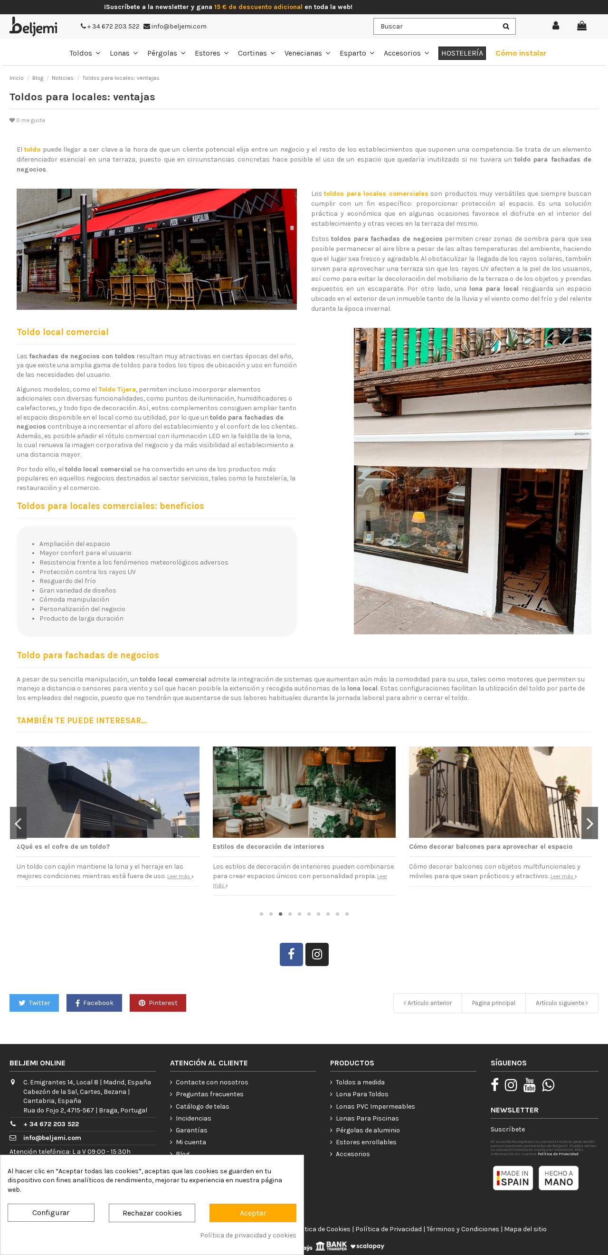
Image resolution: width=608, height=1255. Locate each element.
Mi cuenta (191, 1142)
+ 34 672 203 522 (113, 26)
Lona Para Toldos (362, 1094)
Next (589, 823)
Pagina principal (493, 1002)
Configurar (50, 1212)
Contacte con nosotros (212, 1082)
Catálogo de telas (202, 1106)
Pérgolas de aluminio (368, 1130)
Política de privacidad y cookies (248, 1235)
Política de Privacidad (558, 1153)
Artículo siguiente (561, 1002)
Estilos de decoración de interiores (268, 847)
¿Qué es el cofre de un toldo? (63, 847)
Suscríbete (508, 1129)
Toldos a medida (360, 1082)
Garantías (192, 1130)
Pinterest (162, 1003)
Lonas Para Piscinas (367, 1118)
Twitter (39, 1003)
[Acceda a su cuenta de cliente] (556, 26)
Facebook (98, 1003)
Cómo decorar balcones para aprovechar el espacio (490, 847)
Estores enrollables (366, 1142)
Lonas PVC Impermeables (375, 1106)
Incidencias (193, 1118)
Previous (18, 823)
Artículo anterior (429, 1002)
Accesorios (353, 1154)
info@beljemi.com (178, 26)
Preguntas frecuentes (210, 1094)
